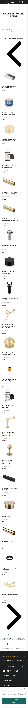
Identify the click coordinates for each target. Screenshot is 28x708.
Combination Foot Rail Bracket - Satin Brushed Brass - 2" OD (8, 326)
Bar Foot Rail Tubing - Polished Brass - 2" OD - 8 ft (10, 542)
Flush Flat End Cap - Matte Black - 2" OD (9, 272)
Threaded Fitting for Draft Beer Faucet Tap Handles (9, 380)
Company (7, 685)
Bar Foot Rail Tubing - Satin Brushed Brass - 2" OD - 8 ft (10, 219)
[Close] (24, 688)
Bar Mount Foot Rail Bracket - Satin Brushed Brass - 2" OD (10, 596)
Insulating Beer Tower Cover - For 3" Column (10, 299)
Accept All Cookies (14, 699)
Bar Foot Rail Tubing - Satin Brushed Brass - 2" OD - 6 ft (10, 193)
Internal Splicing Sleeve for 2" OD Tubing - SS (9, 86)
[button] (14, 54)
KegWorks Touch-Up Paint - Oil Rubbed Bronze (9, 166)
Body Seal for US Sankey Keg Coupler (9, 568)
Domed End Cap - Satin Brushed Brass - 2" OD (8, 353)
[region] (14, 697)
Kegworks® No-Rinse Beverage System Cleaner (9, 113)
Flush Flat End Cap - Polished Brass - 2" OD (8, 515)
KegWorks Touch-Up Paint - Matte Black (9, 406)
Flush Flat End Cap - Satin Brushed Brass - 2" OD (9, 139)
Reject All (14, 702)
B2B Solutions (8, 680)
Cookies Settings (14, 706)
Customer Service (10, 675)
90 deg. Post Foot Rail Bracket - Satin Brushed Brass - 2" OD (8, 434)
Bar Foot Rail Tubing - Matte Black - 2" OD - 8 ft (10, 489)
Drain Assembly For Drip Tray (9, 246)
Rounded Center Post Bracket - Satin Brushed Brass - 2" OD (8, 462)
